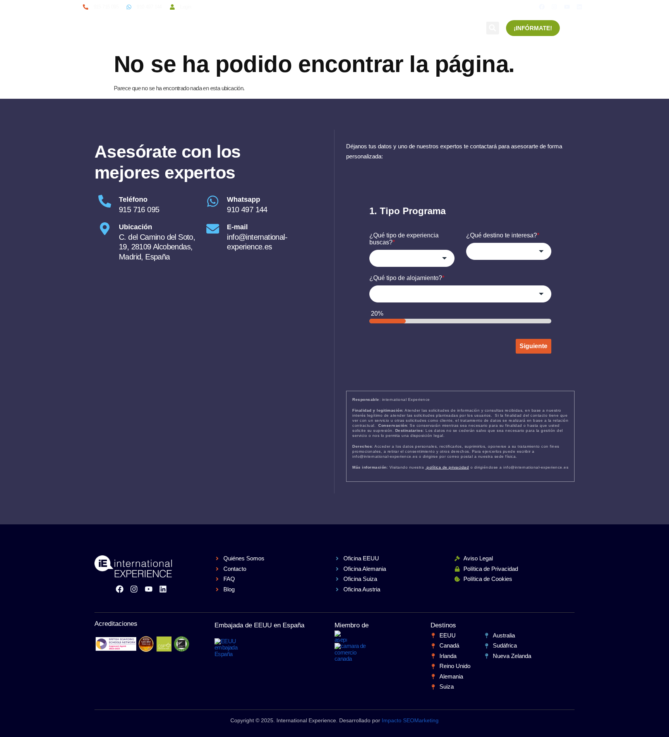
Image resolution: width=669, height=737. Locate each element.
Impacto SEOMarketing (410, 720)
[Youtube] (567, 7)
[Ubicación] (104, 228)
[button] (492, 28)
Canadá (260, 27)
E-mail (237, 227)
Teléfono (133, 199)
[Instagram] (554, 7)
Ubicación (135, 227)
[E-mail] (212, 228)
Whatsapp (243, 199)
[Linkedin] (579, 7)
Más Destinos (396, 27)
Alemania (348, 27)
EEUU (192, 27)
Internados (303, 27)
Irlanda (224, 27)
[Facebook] (542, 7)
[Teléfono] (104, 201)
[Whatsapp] (212, 201)
